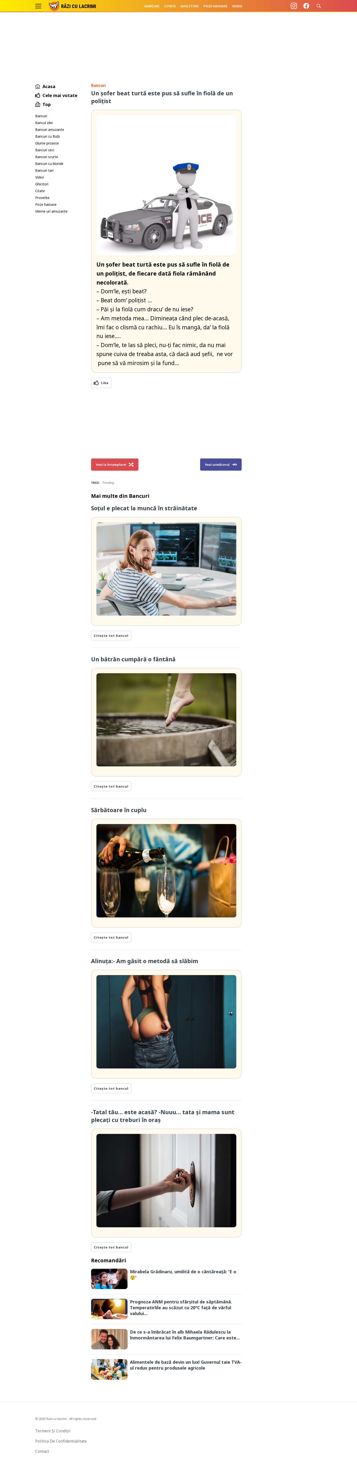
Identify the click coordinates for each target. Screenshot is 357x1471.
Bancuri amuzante (49, 129)
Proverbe (42, 197)
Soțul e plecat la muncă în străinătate (144, 508)
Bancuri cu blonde (49, 163)
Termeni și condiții (52, 1431)
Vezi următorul (217, 464)
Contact (42, 1451)
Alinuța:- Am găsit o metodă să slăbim (144, 961)
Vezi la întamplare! (111, 464)
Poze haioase (215, 6)
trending (108, 483)
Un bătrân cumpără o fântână (133, 659)
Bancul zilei (44, 122)
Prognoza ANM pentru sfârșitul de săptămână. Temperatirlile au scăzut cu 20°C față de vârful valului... (181, 1307)
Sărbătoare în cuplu (118, 810)
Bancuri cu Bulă (47, 136)
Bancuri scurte (46, 156)
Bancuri (151, 6)
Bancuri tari (44, 170)
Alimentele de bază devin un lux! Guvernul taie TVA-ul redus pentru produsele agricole (186, 1365)
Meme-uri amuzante (51, 211)
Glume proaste (47, 143)
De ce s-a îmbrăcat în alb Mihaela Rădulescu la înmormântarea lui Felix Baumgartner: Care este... (185, 1335)
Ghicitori (189, 6)
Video (237, 6)
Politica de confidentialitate (61, 1441)
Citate (170, 6)
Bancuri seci (44, 150)
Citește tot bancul (111, 635)
